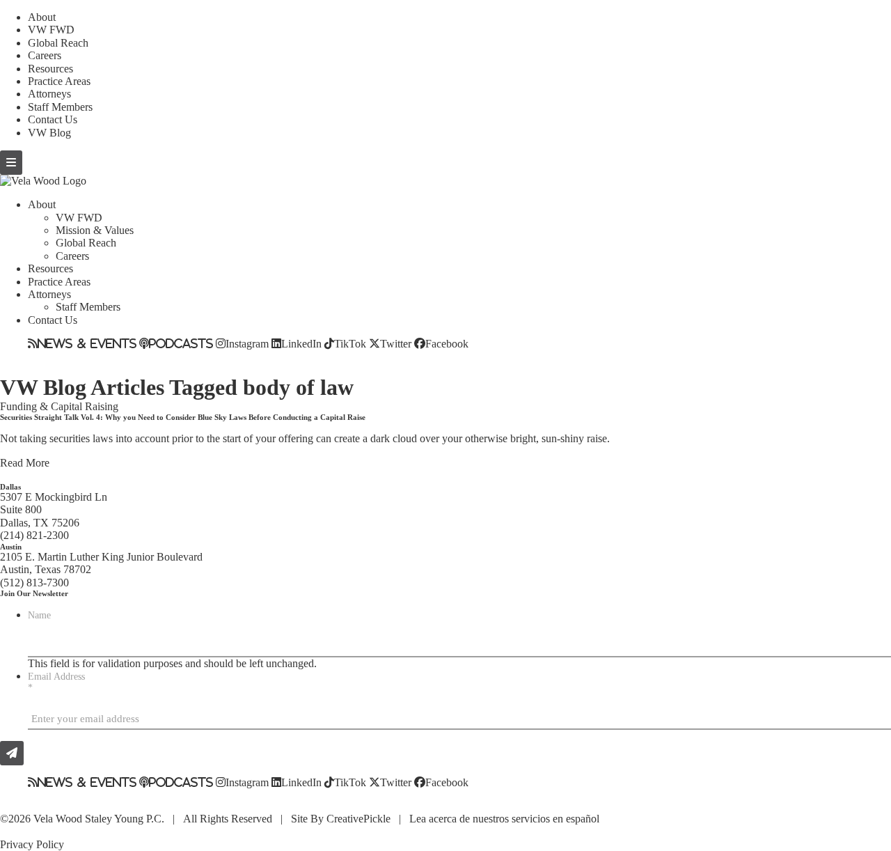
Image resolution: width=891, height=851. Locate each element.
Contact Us (52, 119)
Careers (44, 55)
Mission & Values (95, 230)
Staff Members (60, 107)
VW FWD (51, 30)
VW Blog (49, 133)
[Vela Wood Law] (43, 181)
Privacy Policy (32, 844)
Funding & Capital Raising (59, 406)
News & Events (87, 343)
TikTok (350, 343)
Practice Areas (59, 81)
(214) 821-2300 (34, 535)
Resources (50, 69)
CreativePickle (358, 819)
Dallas (10, 487)
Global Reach (58, 43)
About (42, 17)
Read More (24, 463)
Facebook (446, 343)
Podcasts (181, 343)
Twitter (395, 343)
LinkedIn (301, 343)
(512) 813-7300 (34, 582)
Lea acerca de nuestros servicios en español (504, 819)
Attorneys (49, 94)
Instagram (247, 343)
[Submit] (12, 753)
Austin (11, 546)
